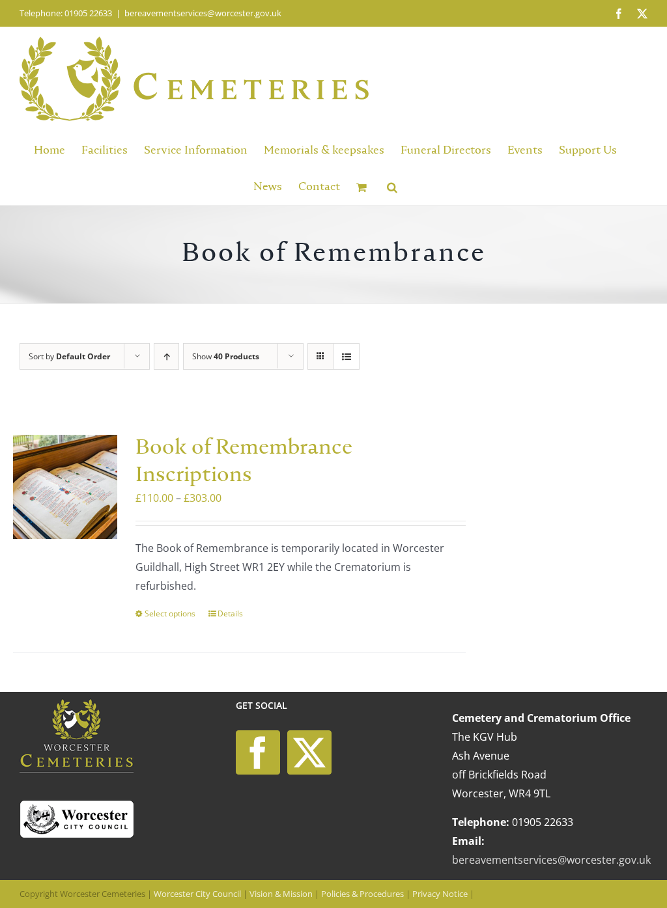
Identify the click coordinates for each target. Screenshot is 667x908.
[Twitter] (309, 752)
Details (230, 613)
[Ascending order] (166, 356)
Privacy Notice (440, 894)
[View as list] (346, 356)
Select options (170, 613)
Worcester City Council (197, 894)
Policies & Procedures (362, 894)
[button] (392, 186)
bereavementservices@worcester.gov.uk (202, 13)
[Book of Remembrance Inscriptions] (65, 487)
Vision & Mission (281, 894)
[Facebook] (258, 752)
